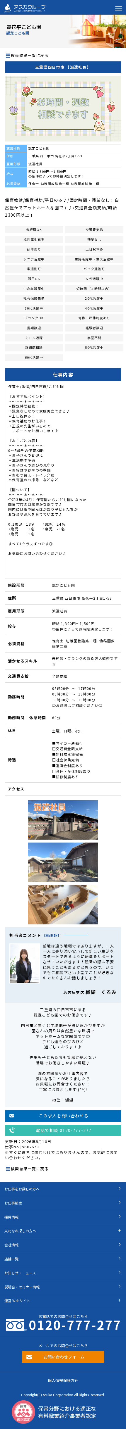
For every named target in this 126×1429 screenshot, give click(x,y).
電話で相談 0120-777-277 (63, 1130)
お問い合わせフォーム (63, 1357)
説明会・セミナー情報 (22, 1286)
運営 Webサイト (17, 1300)
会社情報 (11, 1244)
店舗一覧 (11, 1258)
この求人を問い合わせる (63, 1116)
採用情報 (11, 1216)
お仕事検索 (13, 1202)
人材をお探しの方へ (20, 1230)
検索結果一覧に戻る (30, 55)
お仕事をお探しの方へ (22, 1188)
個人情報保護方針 (63, 1380)
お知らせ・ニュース (20, 1272)
